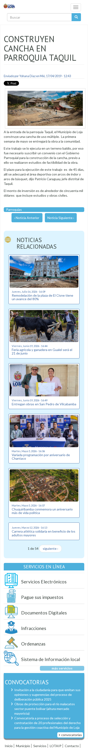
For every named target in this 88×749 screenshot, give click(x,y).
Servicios (39, 746)
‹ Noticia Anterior (26, 218)
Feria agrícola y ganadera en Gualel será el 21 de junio (42, 351)
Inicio (9, 746)
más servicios (62, 668)
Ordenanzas (33, 643)
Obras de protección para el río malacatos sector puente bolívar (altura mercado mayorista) (44, 708)
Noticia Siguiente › (60, 218)
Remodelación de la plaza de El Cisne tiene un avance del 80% (42, 297)
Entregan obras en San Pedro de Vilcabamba (44, 404)
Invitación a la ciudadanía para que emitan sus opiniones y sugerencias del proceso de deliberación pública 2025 (47, 694)
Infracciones (33, 628)
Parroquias (14, 209)
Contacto (72, 746)
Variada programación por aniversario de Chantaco (41, 456)
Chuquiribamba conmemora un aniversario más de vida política (42, 511)
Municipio (23, 746)
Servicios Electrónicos (44, 581)
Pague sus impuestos (42, 597)
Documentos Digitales (44, 612)
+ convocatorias (70, 735)
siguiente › (50, 548)
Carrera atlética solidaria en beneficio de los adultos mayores (43, 533)
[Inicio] (9, 5)
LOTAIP (55, 746)
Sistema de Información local (50, 659)
